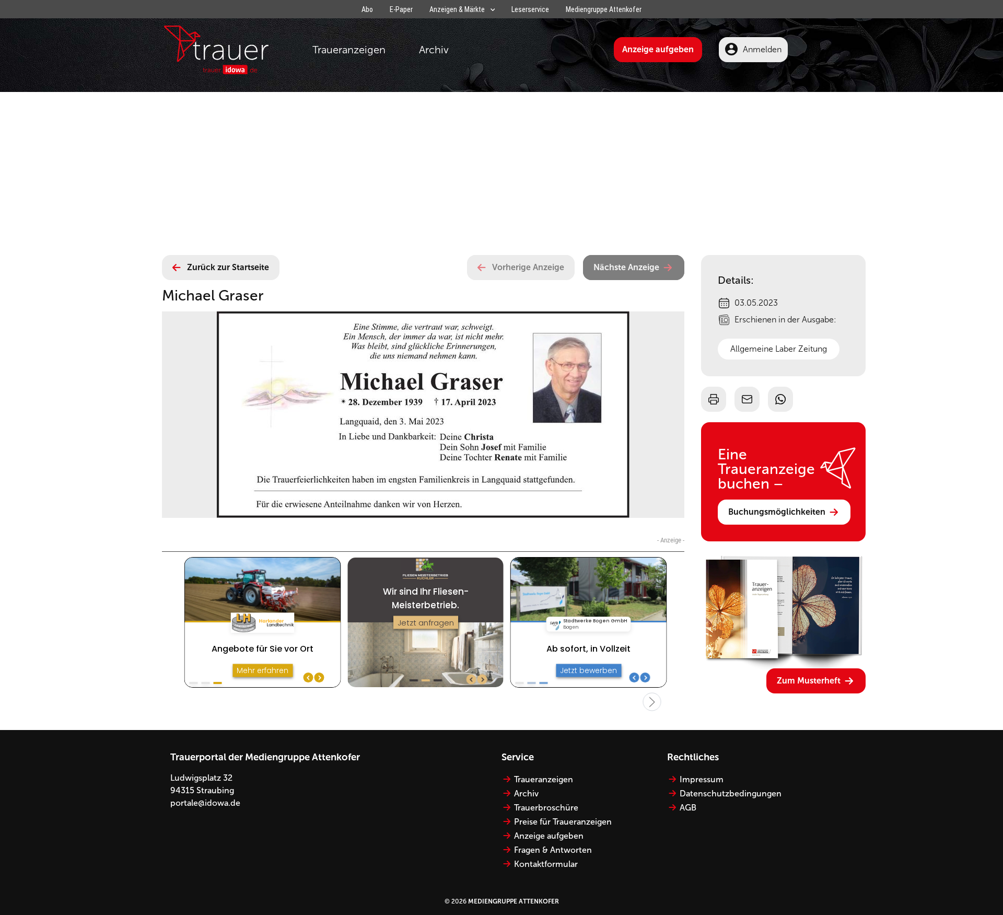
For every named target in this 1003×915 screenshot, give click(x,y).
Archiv (434, 49)
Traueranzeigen (349, 49)
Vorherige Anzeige (528, 267)
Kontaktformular (546, 864)
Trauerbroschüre (546, 807)
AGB (688, 807)
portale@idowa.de (205, 802)
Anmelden (762, 49)
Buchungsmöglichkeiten (776, 511)
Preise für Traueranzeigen (563, 821)
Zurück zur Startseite (228, 267)
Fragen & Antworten (553, 849)
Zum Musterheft (809, 680)
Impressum (702, 779)
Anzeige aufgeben (658, 49)
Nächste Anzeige (626, 267)
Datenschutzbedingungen (731, 793)
